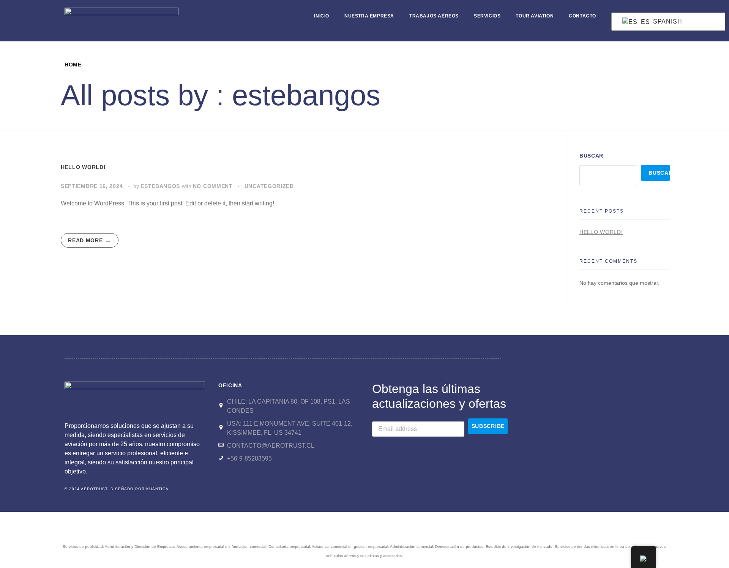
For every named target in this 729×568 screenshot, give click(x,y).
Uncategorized (269, 186)
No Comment (213, 186)
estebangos (161, 186)
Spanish (666, 21)
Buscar (591, 156)
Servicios (487, 16)
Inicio (321, 16)
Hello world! (83, 167)
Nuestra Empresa (369, 16)
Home (73, 65)
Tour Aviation (535, 16)
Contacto (582, 16)
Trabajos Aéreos (434, 16)
